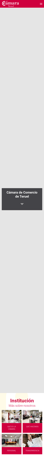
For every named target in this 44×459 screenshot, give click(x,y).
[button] (41, 4)
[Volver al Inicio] (10, 4)
